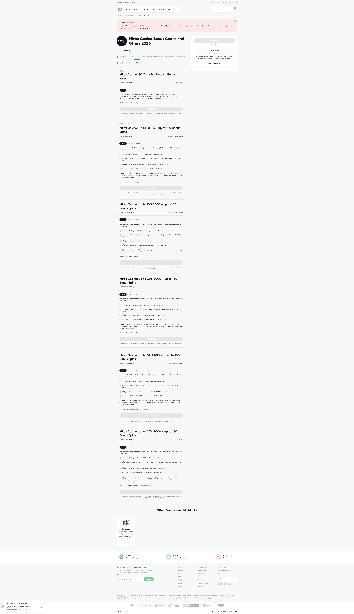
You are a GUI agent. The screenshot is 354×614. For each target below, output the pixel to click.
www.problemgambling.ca (145, 333)
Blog (231, 2)
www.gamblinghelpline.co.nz (146, 485)
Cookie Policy (24, 609)
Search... (216, 9)
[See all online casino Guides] (121, 557)
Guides (225, 2)
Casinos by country (224, 570)
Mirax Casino (138, 15)
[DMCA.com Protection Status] (191, 605)
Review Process (183, 574)
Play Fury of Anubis (130, 2)
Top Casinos (201, 580)
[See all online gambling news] (169, 557)
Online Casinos (202, 577)
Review (120, 51)
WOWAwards (202, 567)
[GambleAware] (144, 605)
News (180, 583)
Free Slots (201, 574)
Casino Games (202, 570)
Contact (180, 570)
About (212, 2)
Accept (40, 608)
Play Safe (181, 580)
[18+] (169, 605)
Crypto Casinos (222, 567)
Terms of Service (215, 611)
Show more (137, 59)
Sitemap (235, 611)
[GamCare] (159, 605)
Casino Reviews (128, 15)
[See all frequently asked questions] (219, 557)
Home (120, 15)
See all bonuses (125, 543)
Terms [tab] (138, 90)
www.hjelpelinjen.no (144, 409)
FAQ (218, 2)
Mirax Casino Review (214, 64)
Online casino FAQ (229, 558)
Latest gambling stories (180, 558)
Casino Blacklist (223, 574)
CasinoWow (133, 595)
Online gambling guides (133, 558)
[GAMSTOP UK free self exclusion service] (177, 605)
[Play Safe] (236, 2)
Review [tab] (123, 90)
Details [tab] (130, 90)
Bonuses (127, 51)
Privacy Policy (226, 611)
